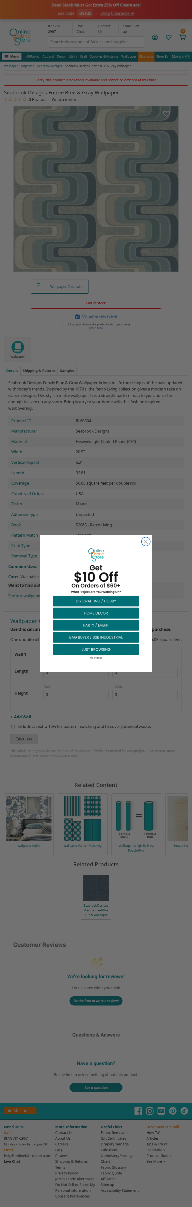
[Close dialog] (146, 541)
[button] (96, 600)
